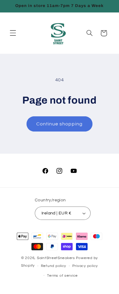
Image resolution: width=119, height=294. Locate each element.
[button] (13, 33)
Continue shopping (59, 123)
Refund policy (54, 266)
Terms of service (62, 275)
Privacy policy (85, 266)
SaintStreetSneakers (56, 258)
